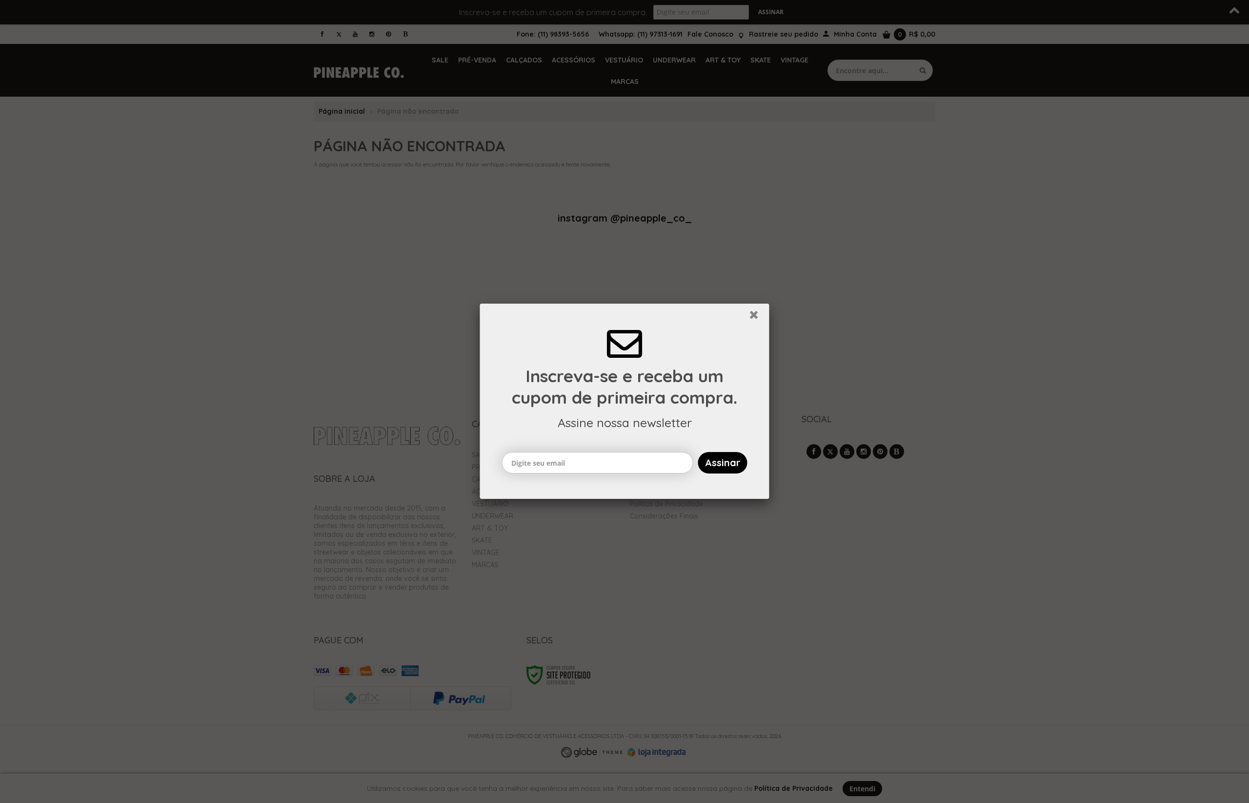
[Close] (758, 317)
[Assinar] (722, 463)
